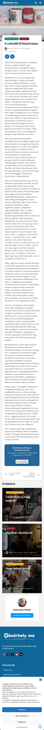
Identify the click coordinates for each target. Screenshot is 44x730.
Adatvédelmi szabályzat (12, 675)
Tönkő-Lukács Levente (16, 552)
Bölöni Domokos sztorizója (15, 492)
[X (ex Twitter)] (8, 654)
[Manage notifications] (40, 726)
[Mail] (21, 654)
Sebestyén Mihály (13, 48)
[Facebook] (4, 654)
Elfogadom (22, 710)
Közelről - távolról (11, 39)
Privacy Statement (22, 727)
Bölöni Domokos (14, 517)
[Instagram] (12, 654)
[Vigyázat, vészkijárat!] (22, 540)
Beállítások (22, 722)
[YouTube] (17, 654)
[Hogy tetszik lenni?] (22, 576)
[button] (40, 680)
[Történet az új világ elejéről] (22, 504)
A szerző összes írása (22, 615)
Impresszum (7, 670)
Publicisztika (24, 39)
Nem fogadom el (22, 716)
